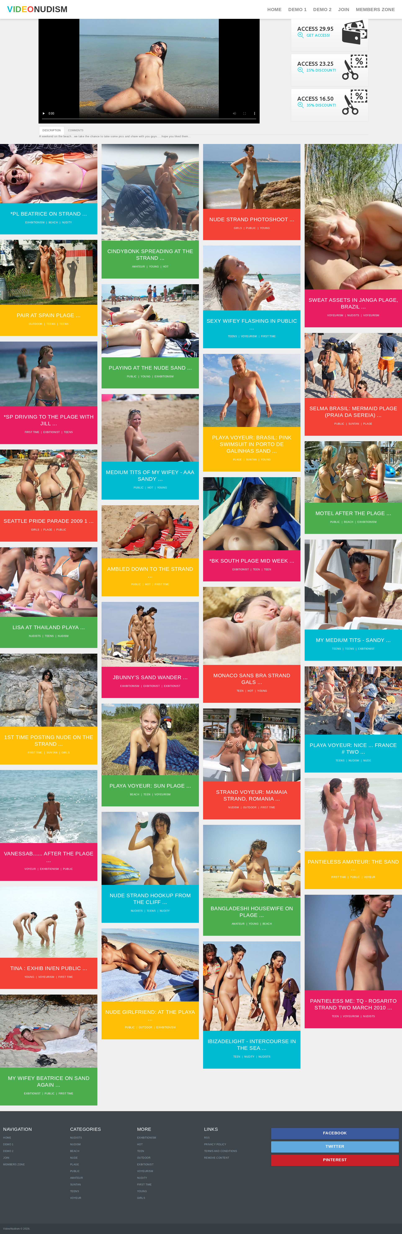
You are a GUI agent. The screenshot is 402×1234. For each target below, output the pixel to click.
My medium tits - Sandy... (353, 582)
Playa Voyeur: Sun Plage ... (150, 786)
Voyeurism (335, 315)
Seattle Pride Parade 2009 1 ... (49, 521)
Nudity (67, 222)
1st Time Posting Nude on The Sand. (49, 685)
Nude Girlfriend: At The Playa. (150, 960)
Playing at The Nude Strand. (150, 318)
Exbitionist (51, 432)
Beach (53, 222)
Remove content (216, 1157)
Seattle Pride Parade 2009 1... (49, 475)
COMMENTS (76, 130)
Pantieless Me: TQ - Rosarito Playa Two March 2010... (353, 935)
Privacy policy (215, 1144)
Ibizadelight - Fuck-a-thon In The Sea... (252, 981)
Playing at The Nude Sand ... (150, 368)
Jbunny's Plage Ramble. (150, 631)
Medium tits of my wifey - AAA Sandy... (150, 423)
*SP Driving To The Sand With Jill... (48, 369)
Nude (367, 760)
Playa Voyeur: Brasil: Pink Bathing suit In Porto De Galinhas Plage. (252, 383)
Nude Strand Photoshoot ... (251, 219)
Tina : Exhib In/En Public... (48, 917)
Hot (166, 266)
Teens (50, 324)
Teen (256, 569)
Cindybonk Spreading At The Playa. (150, 187)
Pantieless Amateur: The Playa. (353, 809)
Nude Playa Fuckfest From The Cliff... (150, 843)
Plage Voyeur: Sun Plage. (150, 736)
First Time (144, 1184)
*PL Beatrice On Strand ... (48, 214)
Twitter (335, 1146)
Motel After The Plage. (353, 469)
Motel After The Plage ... (353, 513)
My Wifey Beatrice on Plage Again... (48, 1026)
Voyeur (30, 869)
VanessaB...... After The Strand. (48, 801)
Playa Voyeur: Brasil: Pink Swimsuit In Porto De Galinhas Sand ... (252, 444)
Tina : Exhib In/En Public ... (48, 968)
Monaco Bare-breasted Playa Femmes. (251, 621)
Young (154, 266)
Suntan (353, 423)
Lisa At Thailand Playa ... (49, 627)
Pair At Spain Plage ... (49, 315)
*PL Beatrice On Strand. (48, 170)
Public (251, 228)
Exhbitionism (34, 222)
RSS (207, 1137)
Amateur (138, 266)
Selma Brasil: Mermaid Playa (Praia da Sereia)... (353, 358)
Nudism (63, 636)
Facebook (335, 1133)
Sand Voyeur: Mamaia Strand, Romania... (251, 740)
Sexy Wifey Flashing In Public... (252, 273)
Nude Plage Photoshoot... (251, 173)
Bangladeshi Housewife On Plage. (252, 856)
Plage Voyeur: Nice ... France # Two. (353, 695)
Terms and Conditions (220, 1151)
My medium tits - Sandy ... (353, 640)
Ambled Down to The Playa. (150, 529)
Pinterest (335, 1160)
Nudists (353, 315)
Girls (238, 228)
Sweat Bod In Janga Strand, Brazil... (353, 211)
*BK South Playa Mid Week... (252, 511)
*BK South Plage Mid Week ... (251, 561)
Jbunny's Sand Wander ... (150, 677)
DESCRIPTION (52, 130)
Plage (367, 423)
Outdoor (36, 324)
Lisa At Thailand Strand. (48, 579)
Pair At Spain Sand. (48, 266)
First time (268, 336)
